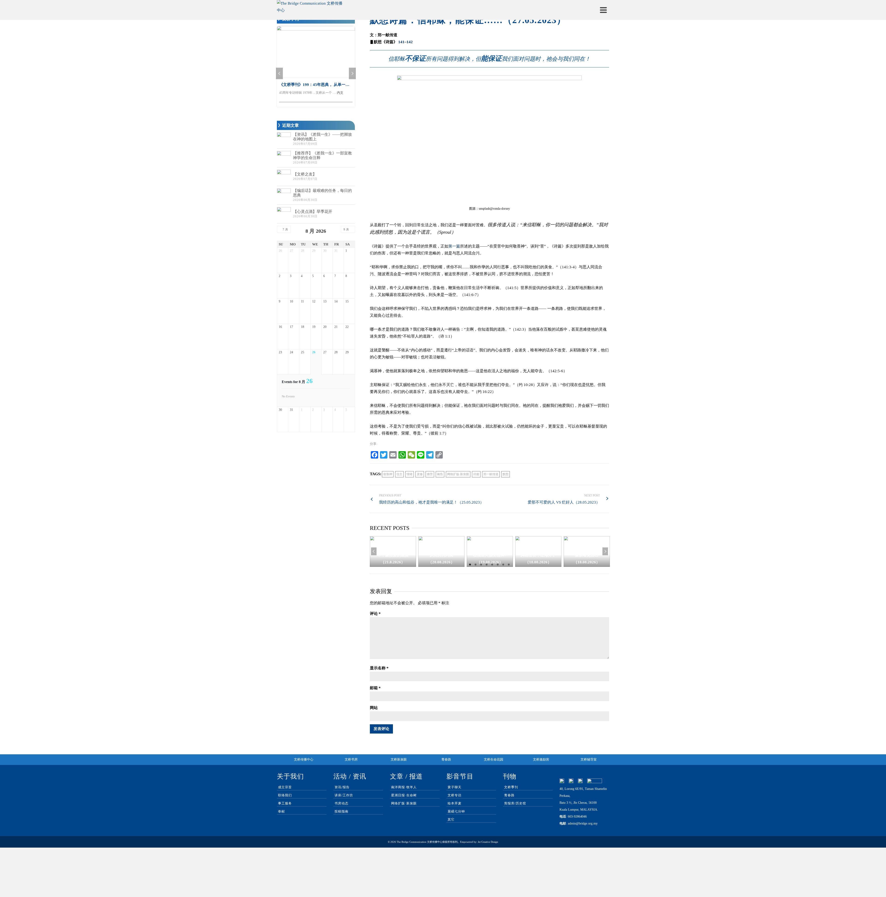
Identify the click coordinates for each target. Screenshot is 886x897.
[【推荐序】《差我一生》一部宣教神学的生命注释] (284, 158)
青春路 (509, 795)
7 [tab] (503, 564)
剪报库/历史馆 (515, 803)
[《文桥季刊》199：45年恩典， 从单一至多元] (316, 52)
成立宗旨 (285, 787)
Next (605, 551)
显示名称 (379, 668)
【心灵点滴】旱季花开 (312, 211)
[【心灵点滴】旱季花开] (284, 214)
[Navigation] (603, 10)
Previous (374, 551)
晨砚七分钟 (456, 811)
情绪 (410, 474)
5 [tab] (492, 564)
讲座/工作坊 (344, 795)
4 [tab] (486, 564)
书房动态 (341, 803)
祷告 (440, 474)
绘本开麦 (454, 803)
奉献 (281, 811)
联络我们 (285, 795)
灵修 (420, 474)
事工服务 (285, 803)
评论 (375, 613)
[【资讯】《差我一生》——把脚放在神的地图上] (284, 139)
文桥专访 (454, 795)
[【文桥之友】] (284, 177)
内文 (340, 92)
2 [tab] (475, 564)
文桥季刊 (511, 787)
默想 (506, 474)
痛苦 (430, 474)
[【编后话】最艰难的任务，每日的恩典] (284, 195)
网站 (374, 708)
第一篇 (454, 246)
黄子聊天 (454, 787)
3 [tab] (481, 564)
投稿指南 (341, 811)
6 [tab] (497, 564)
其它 (451, 819)
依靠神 (387, 474)
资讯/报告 (342, 787)
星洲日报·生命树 (404, 795)
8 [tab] (508, 564)
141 (401, 42)
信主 (399, 474)
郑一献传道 (490, 474)
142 (410, 42)
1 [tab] (470, 564)
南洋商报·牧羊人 (404, 787)
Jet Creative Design (488, 841)
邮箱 (375, 688)
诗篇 (476, 474)
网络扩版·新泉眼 (458, 474)
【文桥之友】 (305, 174)
